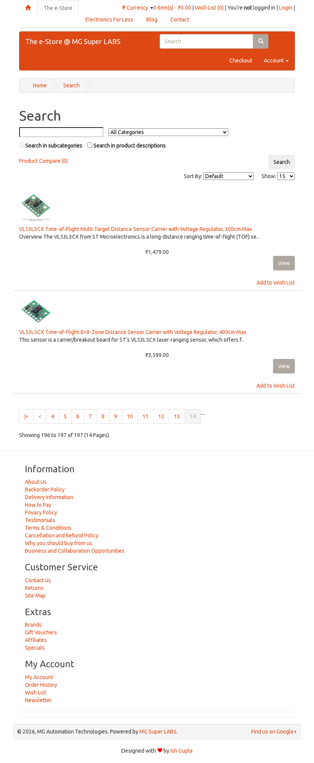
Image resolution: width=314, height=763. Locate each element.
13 (177, 416)
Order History (41, 685)
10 (130, 416)
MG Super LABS (158, 732)
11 (145, 416)
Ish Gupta (181, 751)
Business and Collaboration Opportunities (74, 551)
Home (40, 85)
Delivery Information (49, 497)
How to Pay (38, 505)
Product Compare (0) (43, 161)
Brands (33, 625)
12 (161, 416)
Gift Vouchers (41, 632)
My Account (39, 677)
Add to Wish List (276, 283)
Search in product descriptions (129, 145)
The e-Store (58, 8)
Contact (179, 19)
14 (195, 416)
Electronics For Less (109, 19)
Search (71, 85)
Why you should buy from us (58, 543)
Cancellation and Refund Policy (61, 535)
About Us (36, 482)
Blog (151, 19)
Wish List (35, 692)
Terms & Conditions (48, 528)
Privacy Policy (41, 512)
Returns (34, 588)
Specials (35, 648)
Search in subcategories (53, 145)
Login (285, 8)
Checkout (240, 60)
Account (274, 60)
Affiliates (36, 640)
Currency (135, 8)
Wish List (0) (209, 8)
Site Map (35, 596)
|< (26, 416)
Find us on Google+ (274, 732)
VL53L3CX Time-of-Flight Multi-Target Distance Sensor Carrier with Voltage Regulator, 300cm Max (135, 229)
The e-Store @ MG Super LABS (73, 41)
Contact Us (38, 580)
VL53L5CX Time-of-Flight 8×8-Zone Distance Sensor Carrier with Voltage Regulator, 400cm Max (132, 332)
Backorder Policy (45, 489)
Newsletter (38, 700)
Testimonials (40, 520)
